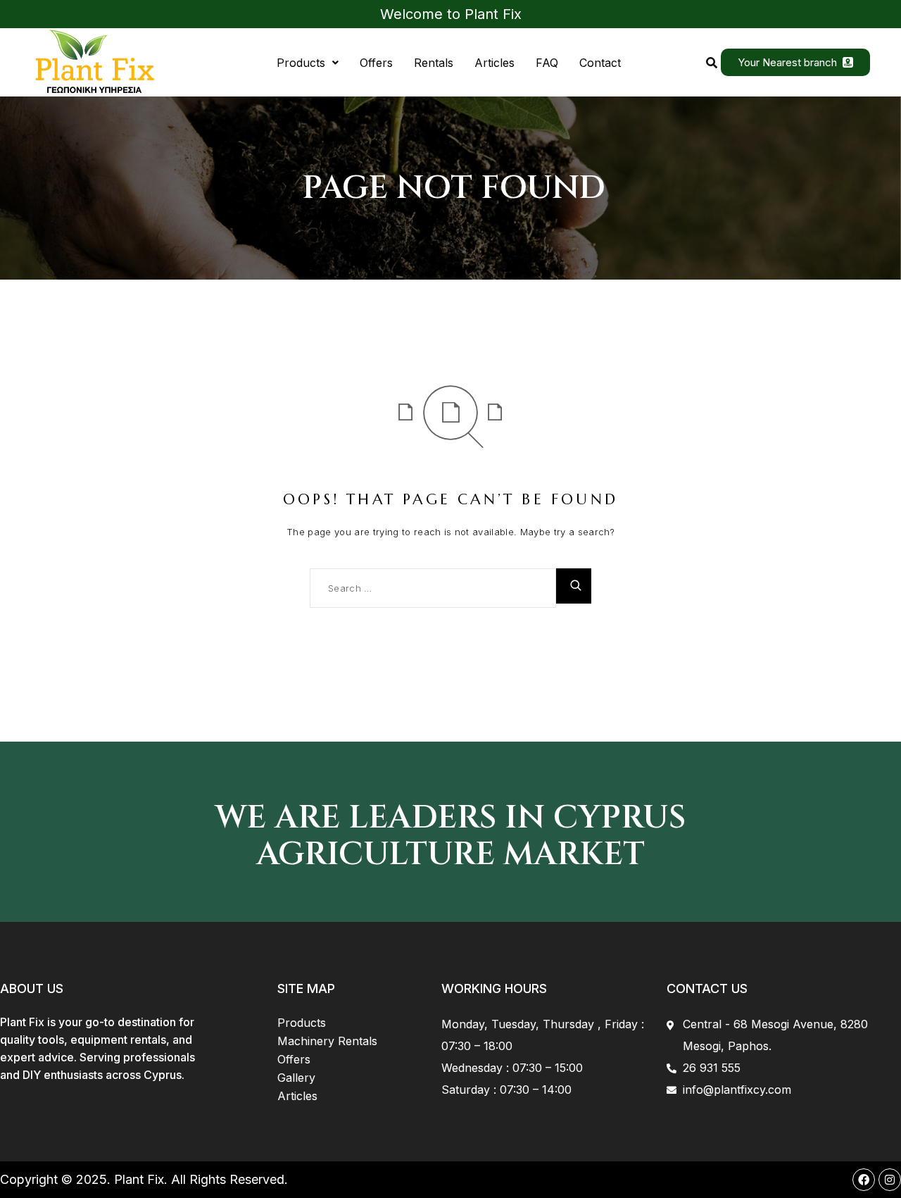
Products (301, 63)
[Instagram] (889, 1179)
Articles (494, 63)
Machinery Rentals (327, 1041)
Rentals (433, 63)
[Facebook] (863, 1179)
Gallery (296, 1078)
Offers (376, 63)
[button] (307, 62)
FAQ (547, 63)
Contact (600, 63)
